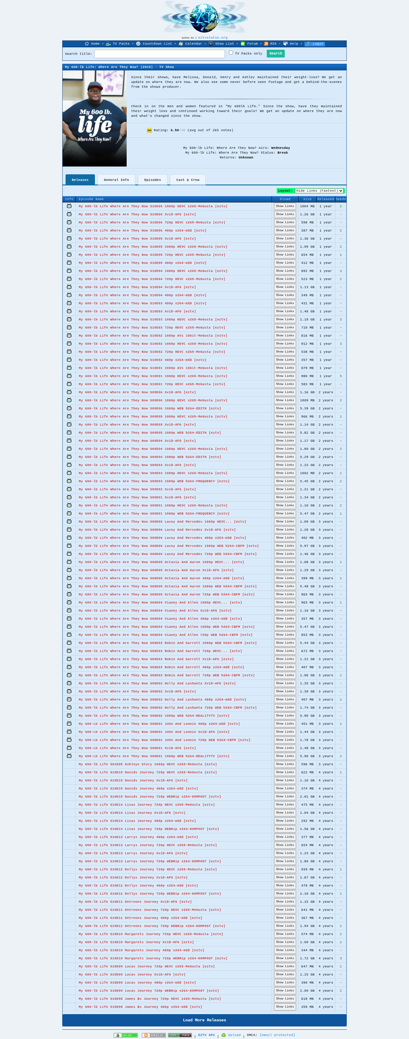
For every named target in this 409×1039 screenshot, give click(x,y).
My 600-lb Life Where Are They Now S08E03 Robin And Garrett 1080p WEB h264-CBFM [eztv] (168, 643)
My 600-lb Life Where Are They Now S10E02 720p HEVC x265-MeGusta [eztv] (152, 352)
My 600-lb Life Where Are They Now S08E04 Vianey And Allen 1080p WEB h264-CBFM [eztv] (167, 627)
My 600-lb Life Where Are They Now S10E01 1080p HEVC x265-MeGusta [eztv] (153, 376)
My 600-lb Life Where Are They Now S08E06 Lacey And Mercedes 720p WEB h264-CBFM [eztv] (168, 554)
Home (95, 44)
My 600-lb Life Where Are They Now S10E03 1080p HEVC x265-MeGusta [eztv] (153, 319)
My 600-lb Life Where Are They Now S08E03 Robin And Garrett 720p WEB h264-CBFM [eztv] (167, 675)
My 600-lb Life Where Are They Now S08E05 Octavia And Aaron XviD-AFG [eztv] (156, 570)
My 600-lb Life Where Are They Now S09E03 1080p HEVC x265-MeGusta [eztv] (153, 473)
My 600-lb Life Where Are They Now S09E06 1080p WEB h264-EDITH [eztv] (150, 408)
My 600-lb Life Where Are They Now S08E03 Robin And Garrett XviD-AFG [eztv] (156, 659)
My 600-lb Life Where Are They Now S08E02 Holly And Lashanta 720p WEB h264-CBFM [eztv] (168, 708)
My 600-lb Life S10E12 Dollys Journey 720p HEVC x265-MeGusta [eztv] (148, 869)
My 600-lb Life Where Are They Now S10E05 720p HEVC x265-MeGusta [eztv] (152, 255)
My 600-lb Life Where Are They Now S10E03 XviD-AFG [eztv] (137, 311)
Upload (234, 1035)
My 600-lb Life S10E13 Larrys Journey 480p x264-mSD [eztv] (138, 837)
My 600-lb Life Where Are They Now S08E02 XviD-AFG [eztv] (137, 691)
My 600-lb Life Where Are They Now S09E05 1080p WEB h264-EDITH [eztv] (150, 433)
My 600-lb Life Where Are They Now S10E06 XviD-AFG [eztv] (137, 214)
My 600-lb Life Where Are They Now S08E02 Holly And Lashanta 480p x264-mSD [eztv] (162, 699)
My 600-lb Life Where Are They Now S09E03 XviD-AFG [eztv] (137, 465)
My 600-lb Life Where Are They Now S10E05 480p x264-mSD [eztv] (143, 263)
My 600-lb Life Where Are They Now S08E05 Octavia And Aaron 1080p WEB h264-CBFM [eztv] (168, 586)
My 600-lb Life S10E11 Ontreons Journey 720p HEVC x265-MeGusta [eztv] (150, 910)
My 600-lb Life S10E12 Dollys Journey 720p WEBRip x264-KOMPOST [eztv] (150, 894)
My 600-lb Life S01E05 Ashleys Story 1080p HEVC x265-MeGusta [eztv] (148, 764)
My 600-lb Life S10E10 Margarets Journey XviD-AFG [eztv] (136, 942)
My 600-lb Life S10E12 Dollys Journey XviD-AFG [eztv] (133, 877)
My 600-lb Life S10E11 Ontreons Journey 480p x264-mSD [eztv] (140, 918)
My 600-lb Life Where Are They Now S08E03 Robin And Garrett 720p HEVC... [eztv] (160, 651)
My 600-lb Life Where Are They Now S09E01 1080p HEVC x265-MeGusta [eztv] (153, 505)
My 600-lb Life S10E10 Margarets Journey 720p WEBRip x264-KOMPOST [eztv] (153, 958)
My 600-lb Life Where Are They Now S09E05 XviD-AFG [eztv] (137, 425)
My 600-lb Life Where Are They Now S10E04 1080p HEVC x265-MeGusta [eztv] (153, 271)
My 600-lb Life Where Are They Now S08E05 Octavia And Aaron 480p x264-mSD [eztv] (161, 578)
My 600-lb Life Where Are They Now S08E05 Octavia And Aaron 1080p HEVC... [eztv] (161, 562)
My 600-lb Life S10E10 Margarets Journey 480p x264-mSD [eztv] (142, 950)
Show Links (285, 206)
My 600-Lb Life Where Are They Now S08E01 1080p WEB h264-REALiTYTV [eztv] (154, 756)
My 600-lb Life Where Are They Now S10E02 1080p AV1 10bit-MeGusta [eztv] (153, 336)
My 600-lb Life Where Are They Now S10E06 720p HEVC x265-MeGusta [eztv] (152, 222)
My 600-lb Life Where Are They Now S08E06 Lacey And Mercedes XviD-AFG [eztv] (157, 530)
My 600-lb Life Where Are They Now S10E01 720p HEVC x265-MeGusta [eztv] (152, 384)
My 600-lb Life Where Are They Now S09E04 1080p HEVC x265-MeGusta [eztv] (153, 449)
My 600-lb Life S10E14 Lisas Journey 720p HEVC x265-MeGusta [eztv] (147, 805)
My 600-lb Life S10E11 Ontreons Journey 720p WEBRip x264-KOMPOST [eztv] (152, 926)
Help (294, 44)
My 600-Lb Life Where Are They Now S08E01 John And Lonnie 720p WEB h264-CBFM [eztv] (165, 740)
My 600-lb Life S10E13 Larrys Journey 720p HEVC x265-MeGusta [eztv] (148, 845)
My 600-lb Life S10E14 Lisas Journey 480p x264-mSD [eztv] (137, 821)
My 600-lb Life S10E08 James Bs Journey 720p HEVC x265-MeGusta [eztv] (150, 999)
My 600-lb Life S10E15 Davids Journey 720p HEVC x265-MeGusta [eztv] (148, 772)
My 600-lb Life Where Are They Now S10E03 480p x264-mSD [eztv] (143, 303)
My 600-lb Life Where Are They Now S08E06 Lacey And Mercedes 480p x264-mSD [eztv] (162, 538)
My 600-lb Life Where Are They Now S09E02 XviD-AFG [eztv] (137, 489)
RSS (273, 44)
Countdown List (157, 44)
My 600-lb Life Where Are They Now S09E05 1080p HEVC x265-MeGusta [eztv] (153, 416)
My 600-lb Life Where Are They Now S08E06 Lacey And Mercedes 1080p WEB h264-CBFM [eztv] (169, 546)
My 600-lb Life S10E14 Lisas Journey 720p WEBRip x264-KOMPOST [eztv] (149, 829)
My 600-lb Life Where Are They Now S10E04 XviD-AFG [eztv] (137, 287)
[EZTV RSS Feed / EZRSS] (154, 1036)
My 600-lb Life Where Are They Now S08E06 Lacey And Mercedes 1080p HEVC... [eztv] (162, 522)
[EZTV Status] (180, 1036)
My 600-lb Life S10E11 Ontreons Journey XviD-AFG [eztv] (135, 902)
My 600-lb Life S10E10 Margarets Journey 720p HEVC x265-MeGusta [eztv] (151, 934)
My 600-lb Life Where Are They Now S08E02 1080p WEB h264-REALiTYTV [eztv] (154, 716)
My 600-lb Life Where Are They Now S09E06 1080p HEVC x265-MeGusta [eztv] (153, 400)
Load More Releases (204, 1020)
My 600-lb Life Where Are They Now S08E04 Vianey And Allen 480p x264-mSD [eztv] (160, 619)
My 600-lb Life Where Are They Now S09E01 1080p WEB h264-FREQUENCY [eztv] (154, 513)
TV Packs (121, 44)
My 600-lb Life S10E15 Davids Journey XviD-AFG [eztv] (133, 780)
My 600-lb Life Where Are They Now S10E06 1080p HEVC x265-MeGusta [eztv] (153, 206)
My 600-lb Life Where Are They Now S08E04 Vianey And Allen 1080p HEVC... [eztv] (160, 602)
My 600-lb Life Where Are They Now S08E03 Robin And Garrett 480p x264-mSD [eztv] (161, 667)
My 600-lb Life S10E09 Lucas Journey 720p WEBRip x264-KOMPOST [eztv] (149, 991)
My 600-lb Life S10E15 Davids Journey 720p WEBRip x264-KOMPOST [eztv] (150, 796)
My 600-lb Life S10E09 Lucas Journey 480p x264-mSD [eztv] (137, 982)
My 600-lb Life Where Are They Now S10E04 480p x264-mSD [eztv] (143, 295)
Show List (224, 44)
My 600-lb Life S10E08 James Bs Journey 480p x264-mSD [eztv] (140, 1007)
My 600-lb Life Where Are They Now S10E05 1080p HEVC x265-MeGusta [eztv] (153, 247)
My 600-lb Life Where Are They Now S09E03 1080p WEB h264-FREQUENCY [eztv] (154, 481)
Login (318, 44)
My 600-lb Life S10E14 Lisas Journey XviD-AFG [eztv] (132, 813)
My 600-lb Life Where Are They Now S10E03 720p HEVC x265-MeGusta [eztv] (152, 327)
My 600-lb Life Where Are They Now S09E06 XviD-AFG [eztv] (137, 392)
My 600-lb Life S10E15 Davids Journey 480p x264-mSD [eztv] (138, 788)
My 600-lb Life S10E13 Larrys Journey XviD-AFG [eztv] (133, 853)
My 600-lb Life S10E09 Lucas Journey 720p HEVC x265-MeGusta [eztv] (147, 966)
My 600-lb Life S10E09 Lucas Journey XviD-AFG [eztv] (132, 974)
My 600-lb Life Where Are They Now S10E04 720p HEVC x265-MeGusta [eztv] (152, 279)
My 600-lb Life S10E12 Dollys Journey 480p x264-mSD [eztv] (138, 885)
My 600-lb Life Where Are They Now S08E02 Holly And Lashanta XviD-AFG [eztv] (157, 683)
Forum (252, 44)
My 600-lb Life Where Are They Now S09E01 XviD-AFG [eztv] (137, 497)
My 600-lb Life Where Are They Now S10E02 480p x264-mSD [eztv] (143, 360)
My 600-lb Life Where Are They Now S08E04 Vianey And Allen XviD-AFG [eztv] (155, 610)
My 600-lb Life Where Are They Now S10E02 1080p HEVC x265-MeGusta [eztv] (153, 344)
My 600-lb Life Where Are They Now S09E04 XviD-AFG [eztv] (137, 441)
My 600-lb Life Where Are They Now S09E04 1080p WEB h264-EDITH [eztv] (150, 457)
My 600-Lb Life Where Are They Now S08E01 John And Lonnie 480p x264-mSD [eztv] (159, 724)
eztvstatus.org (213, 38)
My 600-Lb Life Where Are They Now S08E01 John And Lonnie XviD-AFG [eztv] (154, 732)
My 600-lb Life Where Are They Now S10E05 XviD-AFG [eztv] (137, 239)
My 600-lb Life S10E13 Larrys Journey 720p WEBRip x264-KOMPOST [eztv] (150, 861)
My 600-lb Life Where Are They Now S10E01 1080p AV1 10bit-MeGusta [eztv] (153, 368)
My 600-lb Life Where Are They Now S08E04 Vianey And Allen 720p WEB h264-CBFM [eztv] (166, 635)
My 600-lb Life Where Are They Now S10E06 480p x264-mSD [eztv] (143, 230)
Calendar (193, 44)
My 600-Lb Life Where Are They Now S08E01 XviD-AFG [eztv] (137, 748)
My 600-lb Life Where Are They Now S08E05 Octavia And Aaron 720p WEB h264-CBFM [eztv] (167, 594)
